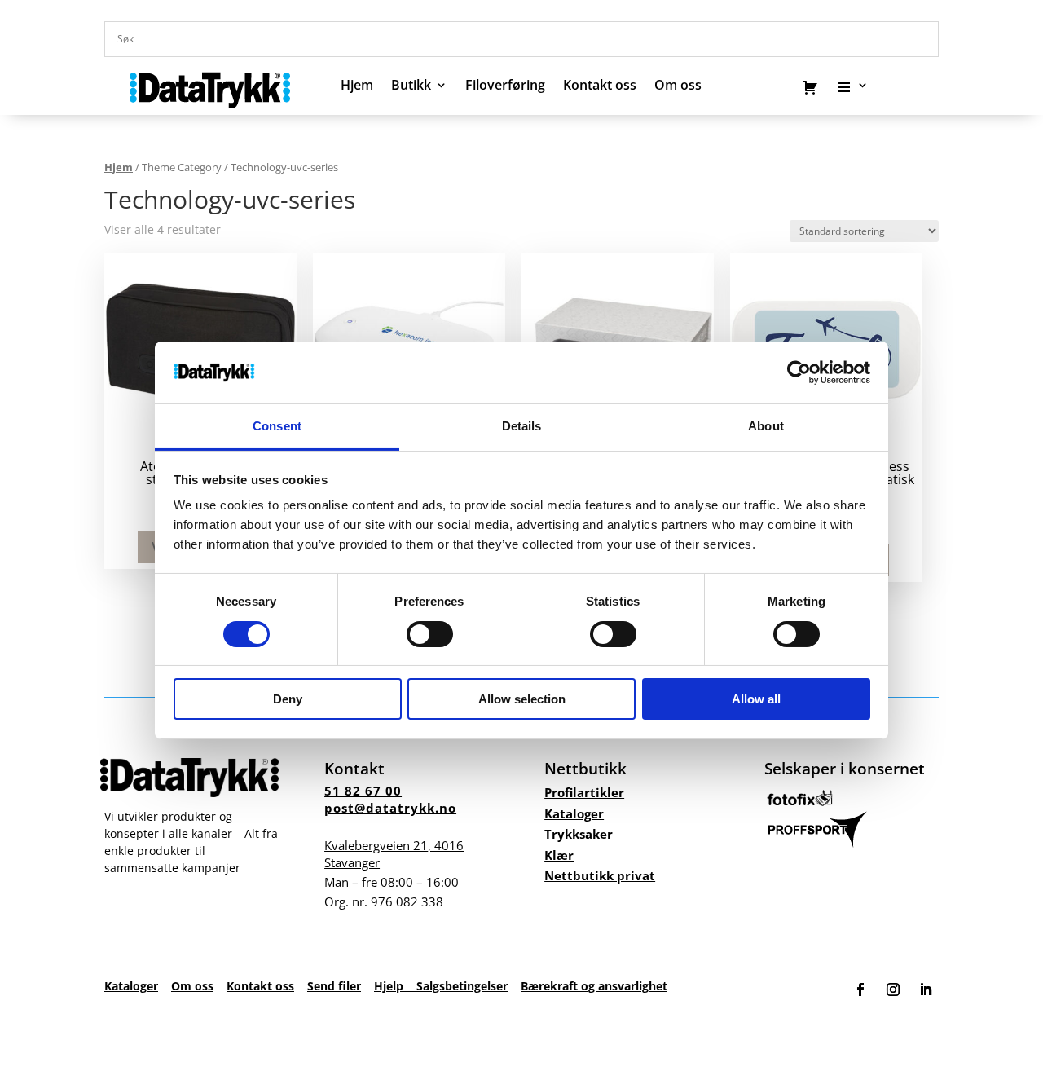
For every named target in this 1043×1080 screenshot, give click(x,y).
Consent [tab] (277, 426)
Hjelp (395, 986)
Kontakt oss (599, 86)
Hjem (357, 86)
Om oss (192, 986)
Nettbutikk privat (599, 875)
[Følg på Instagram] (893, 989)
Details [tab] (522, 426)
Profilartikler (584, 792)
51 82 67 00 (363, 790)
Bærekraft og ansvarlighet (594, 986)
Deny (287, 699)
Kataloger (574, 813)
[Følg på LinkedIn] (926, 989)
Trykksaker (578, 834)
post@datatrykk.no (390, 808)
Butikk (411, 86)
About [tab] (766, 426)
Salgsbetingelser (462, 986)
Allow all (756, 699)
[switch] (430, 634)
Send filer (334, 986)
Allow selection (522, 699)
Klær (559, 855)
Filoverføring (505, 86)
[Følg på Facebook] (860, 989)
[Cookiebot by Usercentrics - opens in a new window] (799, 372)
